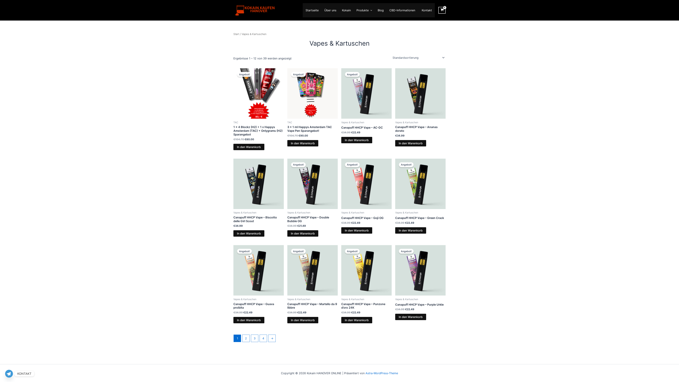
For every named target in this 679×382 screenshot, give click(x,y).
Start (236, 34)
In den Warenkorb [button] (249, 147)
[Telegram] (9, 374)
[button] (370, 10)
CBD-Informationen (402, 10)
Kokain (346, 10)
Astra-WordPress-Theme (381, 373)
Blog (381, 10)
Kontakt (427, 10)
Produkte (362, 10)
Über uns (330, 10)
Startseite (312, 10)
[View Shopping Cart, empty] (442, 10)
